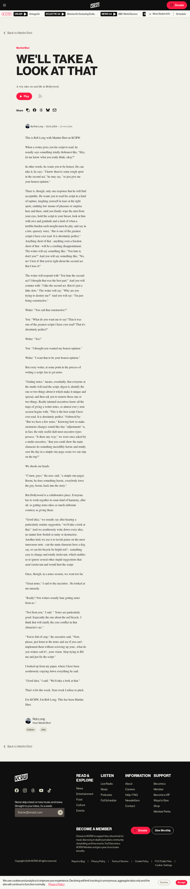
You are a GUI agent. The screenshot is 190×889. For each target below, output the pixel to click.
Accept (181, 882)
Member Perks (162, 811)
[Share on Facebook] (34, 110)
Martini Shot (23, 47)
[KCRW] (21, 780)
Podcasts (106, 794)
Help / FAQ (131, 794)
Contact (130, 805)
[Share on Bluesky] (48, 110)
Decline (164, 882)
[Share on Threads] (41, 110)
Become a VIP (162, 794)
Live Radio (107, 783)
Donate (179, 5)
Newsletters (132, 800)
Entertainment (84, 793)
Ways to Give (161, 800)
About (128, 783)
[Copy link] (28, 110)
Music (104, 789)
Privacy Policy (96, 861)
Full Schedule (108, 800)
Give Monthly (163, 830)
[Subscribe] (60, 812)
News (79, 788)
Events (80, 810)
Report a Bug (78, 861)
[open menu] (5, 5)
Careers (130, 789)
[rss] (40, 97)
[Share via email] (54, 110)
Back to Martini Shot (19, 33)
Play (26, 96)
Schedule (181, 14)
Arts (43, 729)
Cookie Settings (163, 865)
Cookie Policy (139, 861)
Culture (30, 729)
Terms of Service (118, 861)
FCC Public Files (161, 861)
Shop (157, 805)
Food (79, 799)
